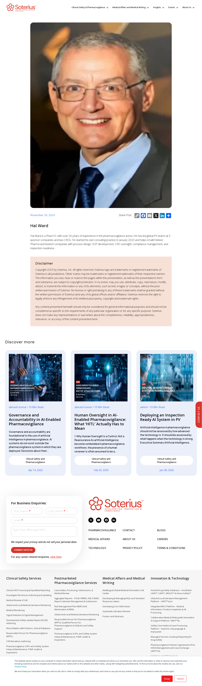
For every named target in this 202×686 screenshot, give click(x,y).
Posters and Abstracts (113, 616)
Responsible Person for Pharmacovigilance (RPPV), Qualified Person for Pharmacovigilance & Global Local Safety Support (75, 624)
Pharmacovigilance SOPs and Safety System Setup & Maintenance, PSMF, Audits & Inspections (27, 649)
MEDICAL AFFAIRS (99, 539)
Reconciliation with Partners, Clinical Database (28, 628)
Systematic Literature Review (116, 611)
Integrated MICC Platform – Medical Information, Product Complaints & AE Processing (168, 609)
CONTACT (129, 530)
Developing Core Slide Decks (116, 606)
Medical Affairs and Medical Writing (129, 7)
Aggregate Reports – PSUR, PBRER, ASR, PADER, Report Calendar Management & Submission (76, 600)
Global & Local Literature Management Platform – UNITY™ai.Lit (169, 600)
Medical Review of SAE (17, 600)
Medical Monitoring (15, 610)
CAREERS (162, 539)
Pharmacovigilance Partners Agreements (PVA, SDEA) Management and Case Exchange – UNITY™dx (173, 647)
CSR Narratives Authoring (18, 641)
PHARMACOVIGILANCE (102, 530)
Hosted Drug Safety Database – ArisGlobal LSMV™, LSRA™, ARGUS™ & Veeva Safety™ (171, 592)
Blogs (161, 530)
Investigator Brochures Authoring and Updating (28, 595)
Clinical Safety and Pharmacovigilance (35, 460)
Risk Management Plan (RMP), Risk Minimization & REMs (70, 608)
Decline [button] (180, 678)
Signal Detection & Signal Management (24, 615)
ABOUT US (129, 539)
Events (171, 7)
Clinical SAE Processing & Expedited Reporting (28, 590)
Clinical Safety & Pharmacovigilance (88, 7)
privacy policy (132, 548)
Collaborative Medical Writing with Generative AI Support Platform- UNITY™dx (172, 619)
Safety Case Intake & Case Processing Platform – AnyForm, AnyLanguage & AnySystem (169, 628)
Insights (157, 7)
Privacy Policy (20, 666)
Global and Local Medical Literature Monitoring (28, 605)
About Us (186, 7)
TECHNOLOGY (97, 548)
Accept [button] (167, 678)
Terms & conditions (171, 548)
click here (56, 557)
